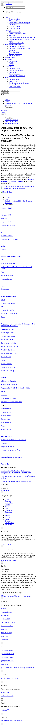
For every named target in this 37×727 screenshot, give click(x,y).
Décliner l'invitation (7, 596)
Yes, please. (12, 560)
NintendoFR (5, 692)
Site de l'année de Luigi (8, 343)
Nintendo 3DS (6, 215)
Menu (3, 114)
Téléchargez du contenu (8, 225)
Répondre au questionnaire (22, 596)
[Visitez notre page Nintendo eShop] (13, 188)
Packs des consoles (7, 236)
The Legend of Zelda (8, 622)
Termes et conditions (11, 123)
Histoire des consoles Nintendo (11, 256)
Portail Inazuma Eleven (8, 367)
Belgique (8, 501)
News (3, 286)
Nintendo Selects (6, 279)
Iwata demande (6, 422)
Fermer (3, 544)
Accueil (7, 100)
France (7, 506)
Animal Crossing (6, 633)
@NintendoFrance (7, 650)
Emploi (3, 391)
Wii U (3, 232)
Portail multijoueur (7, 275)
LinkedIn (4, 395)
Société (3, 377)
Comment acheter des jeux (9, 239)
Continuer (9, 544)
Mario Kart (4, 640)
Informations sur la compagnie (11, 457)
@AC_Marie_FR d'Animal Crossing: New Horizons (18, 667)
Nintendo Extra (6, 429)
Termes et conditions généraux (11, 450)
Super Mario (5, 636)
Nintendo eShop (6, 415)
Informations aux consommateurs (11, 402)
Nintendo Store (6, 409)
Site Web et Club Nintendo (9, 313)
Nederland (8, 510)
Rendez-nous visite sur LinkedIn (11, 721)
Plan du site (5, 464)
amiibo (3, 246)
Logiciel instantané (7, 222)
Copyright (4, 443)
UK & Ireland (9, 523)
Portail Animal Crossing (8, 336)
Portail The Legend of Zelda (10, 346)
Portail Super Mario (7, 333)
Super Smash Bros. (7, 626)
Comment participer (11, 120)
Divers (7, 101)
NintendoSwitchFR (7, 696)
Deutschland (9, 503)
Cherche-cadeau (6, 419)
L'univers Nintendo (7, 329)
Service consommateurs (9, 296)
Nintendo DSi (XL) (7, 310)
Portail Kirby (5, 360)
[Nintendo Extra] (6, 192)
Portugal (7, 515)
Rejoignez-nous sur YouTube (10, 678)
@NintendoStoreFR (7, 654)
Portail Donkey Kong (8, 350)
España (7, 505)
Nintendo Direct (6, 412)
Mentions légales (6, 436)
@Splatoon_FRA (6, 664)
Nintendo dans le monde (9, 384)
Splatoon (4, 629)
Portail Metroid (6, 357)
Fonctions (4, 218)
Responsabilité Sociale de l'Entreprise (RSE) (15, 388)
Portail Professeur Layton (9, 353)
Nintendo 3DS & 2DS (8, 303)
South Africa (9, 524)
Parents (3, 426)
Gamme (3, 249)
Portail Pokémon (6, 364)
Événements (5, 289)
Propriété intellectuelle (8, 447)
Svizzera (7, 521)
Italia (6, 508)
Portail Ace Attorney (7, 371)
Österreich (8, 512)
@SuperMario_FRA (7, 661)
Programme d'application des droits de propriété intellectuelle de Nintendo (18, 325)
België (7, 499)
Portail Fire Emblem (7, 339)
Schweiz (7, 517)
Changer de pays (8, 476)
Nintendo (4, 608)
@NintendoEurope (7, 657)
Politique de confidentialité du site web (13, 440)
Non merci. (4, 560)
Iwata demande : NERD (9, 398)
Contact (3, 317)
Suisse (7, 519)
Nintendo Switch (6, 208)
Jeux (2, 272)
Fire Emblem (5, 615)
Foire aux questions (11, 121)
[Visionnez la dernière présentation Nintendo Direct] (18, 186)
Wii (2, 260)
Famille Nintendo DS (8, 263)
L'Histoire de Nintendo (8, 381)
